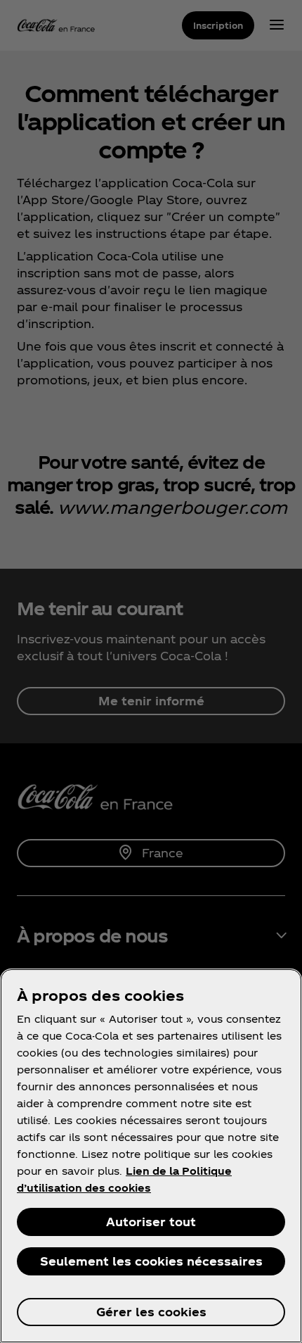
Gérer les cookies (151, 1311)
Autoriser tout (151, 1221)
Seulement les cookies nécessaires (151, 1261)
